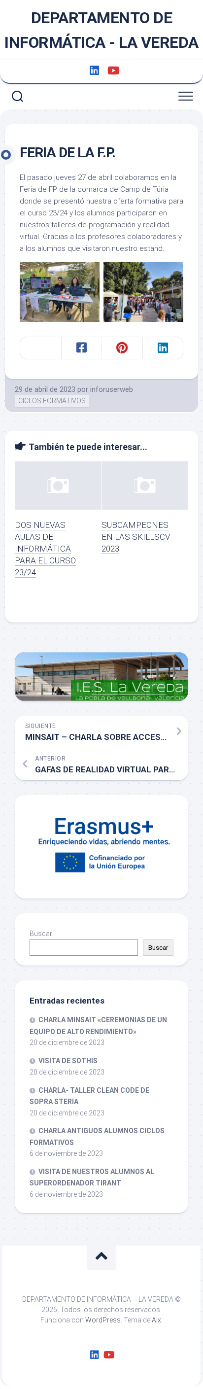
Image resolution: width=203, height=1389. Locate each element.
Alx (156, 1320)
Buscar (41, 934)
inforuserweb (111, 389)
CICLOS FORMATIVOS (52, 401)
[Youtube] (112, 70)
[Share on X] (40, 348)
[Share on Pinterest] (122, 348)
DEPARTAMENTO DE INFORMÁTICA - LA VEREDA (101, 30)
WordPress (103, 1320)
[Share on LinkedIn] (162, 348)
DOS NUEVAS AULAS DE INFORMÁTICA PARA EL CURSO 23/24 (45, 548)
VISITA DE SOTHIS (68, 1061)
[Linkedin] (94, 70)
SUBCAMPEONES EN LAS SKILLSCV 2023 (136, 537)
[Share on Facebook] (81, 348)
